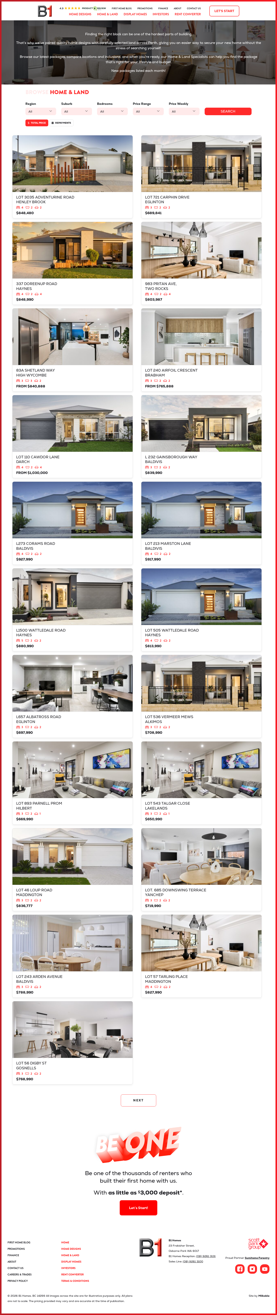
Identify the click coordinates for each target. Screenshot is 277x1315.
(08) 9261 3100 (193, 1261)
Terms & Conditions (75, 1281)
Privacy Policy (18, 1281)
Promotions (145, 8)
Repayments (63, 122)
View (72, 176)
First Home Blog (122, 8)
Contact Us (194, 8)
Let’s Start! (138, 1208)
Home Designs (80, 14)
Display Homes (135, 14)
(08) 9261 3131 (206, 1256)
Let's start (224, 11)
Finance (163, 8)
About (177, 8)
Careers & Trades (20, 1274)
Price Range (142, 104)
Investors (161, 14)
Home (65, 1242)
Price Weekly (178, 104)
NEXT (138, 1100)
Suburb (66, 104)
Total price (38, 122)
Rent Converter (188, 14)
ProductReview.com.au (83, 8)
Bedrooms (104, 104)
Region (30, 104)
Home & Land (107, 14)
